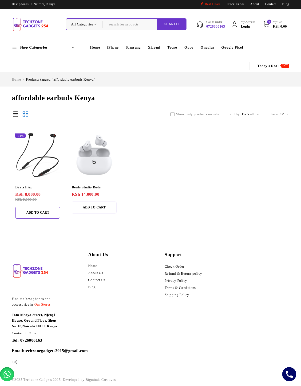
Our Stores (42, 304)
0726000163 (31, 340)
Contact (271, 4)
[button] (7, 374)
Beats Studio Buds (86, 187)
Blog (285, 4)
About (254, 4)
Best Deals (212, 4)
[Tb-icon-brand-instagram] (15, 362)
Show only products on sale (197, 114)
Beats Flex (23, 187)
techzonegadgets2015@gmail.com (56, 350)
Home (16, 79)
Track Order (235, 4)
